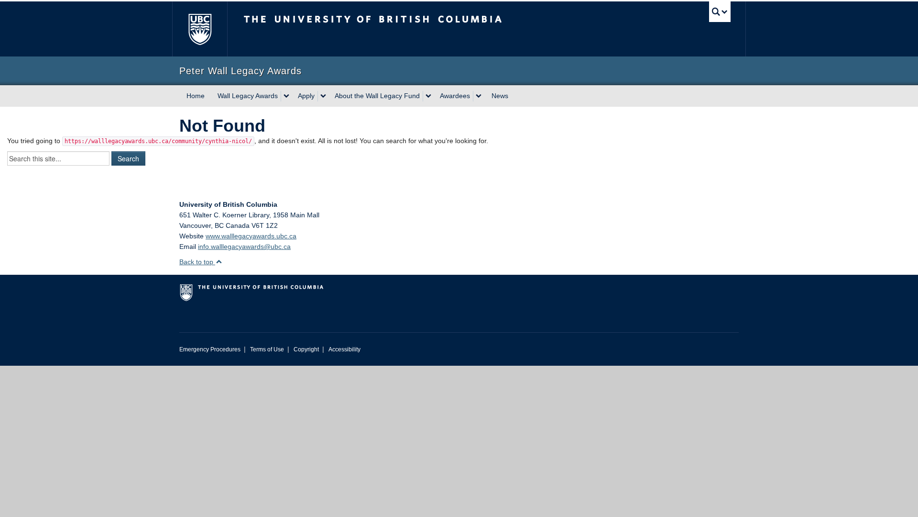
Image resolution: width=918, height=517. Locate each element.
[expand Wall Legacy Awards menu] (286, 96)
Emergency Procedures (209, 349)
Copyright (306, 349)
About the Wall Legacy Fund (377, 96)
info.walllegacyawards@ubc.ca (244, 246)
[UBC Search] (720, 11)
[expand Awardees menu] (478, 96)
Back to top (197, 262)
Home (195, 96)
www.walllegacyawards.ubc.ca (251, 236)
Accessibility (344, 349)
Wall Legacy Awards (248, 96)
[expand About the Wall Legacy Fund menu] (428, 96)
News (500, 96)
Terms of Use (267, 349)
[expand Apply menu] (323, 96)
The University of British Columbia (199, 28)
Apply (306, 96)
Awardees (455, 96)
